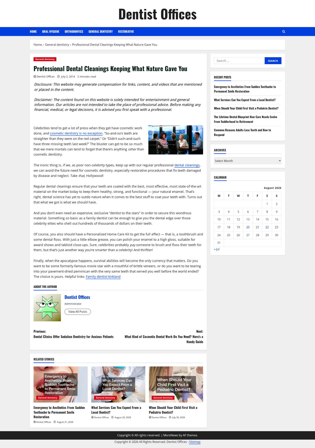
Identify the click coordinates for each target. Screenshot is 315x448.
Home (33, 31)
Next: (164, 336)
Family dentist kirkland (103, 276)
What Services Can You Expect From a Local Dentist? (116, 409)
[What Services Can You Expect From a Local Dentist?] (118, 384)
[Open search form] (283, 31)
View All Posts (77, 312)
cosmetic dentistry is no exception (76, 133)
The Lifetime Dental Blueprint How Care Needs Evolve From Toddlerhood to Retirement (245, 119)
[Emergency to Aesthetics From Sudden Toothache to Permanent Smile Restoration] (61, 384)
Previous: (74, 334)
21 (257, 227)
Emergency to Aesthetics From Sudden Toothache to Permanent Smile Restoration (59, 412)
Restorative (126, 31)
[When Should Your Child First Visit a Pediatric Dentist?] (176, 384)
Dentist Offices (157, 13)
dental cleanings (187, 165)
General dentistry (101, 31)
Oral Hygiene (50, 31)
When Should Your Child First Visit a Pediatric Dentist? (173, 409)
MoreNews (170, 435)
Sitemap (195, 442)
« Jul (216, 249)
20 (248, 227)
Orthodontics (74, 31)
